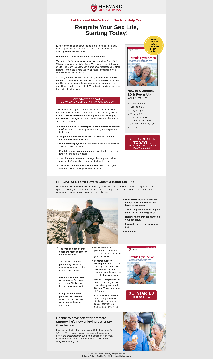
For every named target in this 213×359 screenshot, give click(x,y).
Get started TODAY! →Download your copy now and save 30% (88, 100)
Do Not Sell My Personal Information (114, 356)
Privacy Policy (89, 356)
